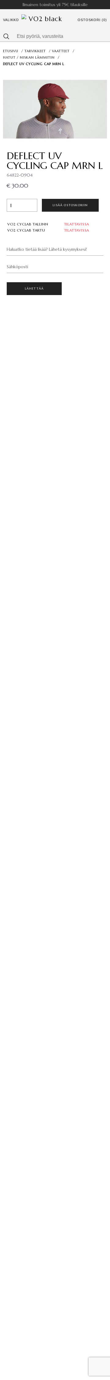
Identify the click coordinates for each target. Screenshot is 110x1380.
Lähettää (34, 288)
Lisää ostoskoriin (70, 205)
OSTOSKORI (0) (92, 20)
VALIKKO (11, 20)
